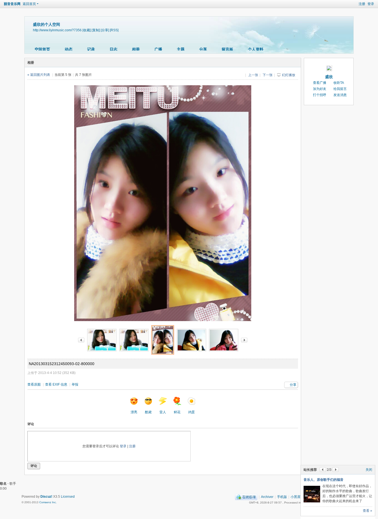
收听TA (338, 83)
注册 (362, 4)
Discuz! (46, 497)
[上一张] (81, 340)
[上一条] (323, 469)
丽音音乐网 (12, 4)
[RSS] (114, 30)
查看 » (367, 511)
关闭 (369, 470)
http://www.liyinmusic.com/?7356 (57, 30)
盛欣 (329, 76)
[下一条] (335, 469)
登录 (370, 4)
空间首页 (42, 49)
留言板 (227, 49)
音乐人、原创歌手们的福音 (323, 480)
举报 (75, 384)
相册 (136, 49)
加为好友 (319, 89)
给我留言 (340, 89)
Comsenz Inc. (48, 502)
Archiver (267, 497)
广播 (158, 49)
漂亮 (134, 412)
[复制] (96, 30)
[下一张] (244, 340)
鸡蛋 (191, 412)
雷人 (162, 412)
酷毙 (148, 412)
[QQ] (246, 497)
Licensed (68, 497)
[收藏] (86, 30)
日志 (113, 49)
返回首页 (29, 4)
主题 (181, 49)
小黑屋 (296, 497)
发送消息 (340, 95)
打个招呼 (319, 95)
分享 (203, 49)
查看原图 (34, 384)
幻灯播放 (288, 75)
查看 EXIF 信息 (56, 384)
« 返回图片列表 (38, 75)
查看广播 (319, 83)
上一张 (253, 75)
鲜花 (177, 412)
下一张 (268, 75)
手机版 (282, 497)
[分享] (105, 30)
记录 (91, 49)
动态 (69, 49)
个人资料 (255, 49)
